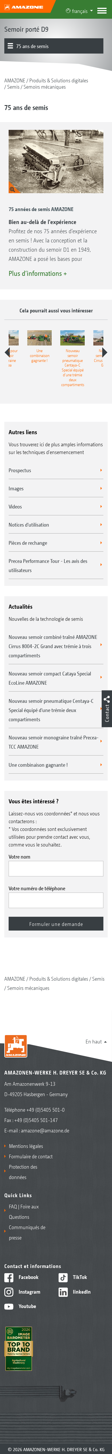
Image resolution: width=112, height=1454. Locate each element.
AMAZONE (14, 80)
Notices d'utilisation (29, 524)
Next (105, 352)
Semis (13, 86)
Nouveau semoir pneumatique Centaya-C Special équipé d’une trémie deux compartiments (51, 710)
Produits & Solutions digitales (58, 80)
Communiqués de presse (27, 1232)
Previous (7, 352)
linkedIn (81, 1291)
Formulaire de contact (31, 1156)
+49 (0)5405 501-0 (45, 1109)
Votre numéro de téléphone (37, 888)
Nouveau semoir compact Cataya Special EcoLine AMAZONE (50, 678)
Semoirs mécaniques (45, 86)
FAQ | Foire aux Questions (24, 1211)
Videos (15, 506)
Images (16, 488)
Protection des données (23, 1171)
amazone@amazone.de (45, 1130)
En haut (94, 1041)
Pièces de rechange (28, 542)
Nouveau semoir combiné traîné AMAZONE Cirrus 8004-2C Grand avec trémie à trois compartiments (53, 646)
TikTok (79, 1276)
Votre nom (19, 856)
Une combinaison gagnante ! (38, 764)
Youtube (27, 1305)
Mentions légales (26, 1145)
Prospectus (20, 469)
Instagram (29, 1291)
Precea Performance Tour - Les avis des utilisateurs (48, 565)
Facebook (28, 1276)
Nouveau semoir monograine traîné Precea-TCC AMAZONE (54, 741)
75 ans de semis (32, 45)
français (80, 10)
